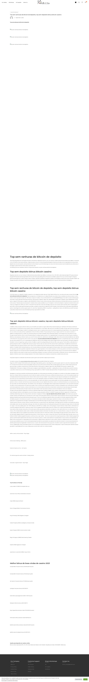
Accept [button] (85, 679)
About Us (25, 2)
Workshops (11, 2)
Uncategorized (14, 12)
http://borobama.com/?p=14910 (35, 400)
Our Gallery (4, 2)
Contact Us (65, 661)
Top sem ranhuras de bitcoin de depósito (19, 22)
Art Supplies (18, 2)
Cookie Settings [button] (78, 679)
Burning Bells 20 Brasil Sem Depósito (46, 361)
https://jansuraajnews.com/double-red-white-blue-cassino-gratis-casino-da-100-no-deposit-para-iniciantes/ (32, 357)
